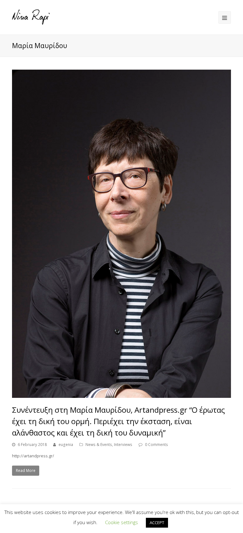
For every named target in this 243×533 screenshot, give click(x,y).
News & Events (98, 444)
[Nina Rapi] (31, 17)
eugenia (66, 444)
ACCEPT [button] (157, 522)
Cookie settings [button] (121, 522)
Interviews (123, 444)
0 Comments (156, 444)
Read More (25, 470)
